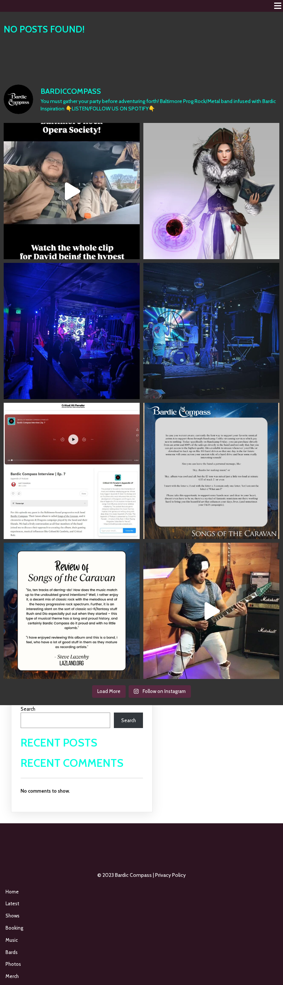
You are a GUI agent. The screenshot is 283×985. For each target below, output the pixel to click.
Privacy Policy (170, 875)
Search (28, 709)
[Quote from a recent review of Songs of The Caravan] (72, 611)
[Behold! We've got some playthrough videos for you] (211, 611)
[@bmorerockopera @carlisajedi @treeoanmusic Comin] (72, 191)
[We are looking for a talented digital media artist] (211, 191)
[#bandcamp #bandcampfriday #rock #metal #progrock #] (211, 471)
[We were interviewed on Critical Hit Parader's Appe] (72, 471)
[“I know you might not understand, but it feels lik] (72, 331)
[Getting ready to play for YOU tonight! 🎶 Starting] (211, 331)
